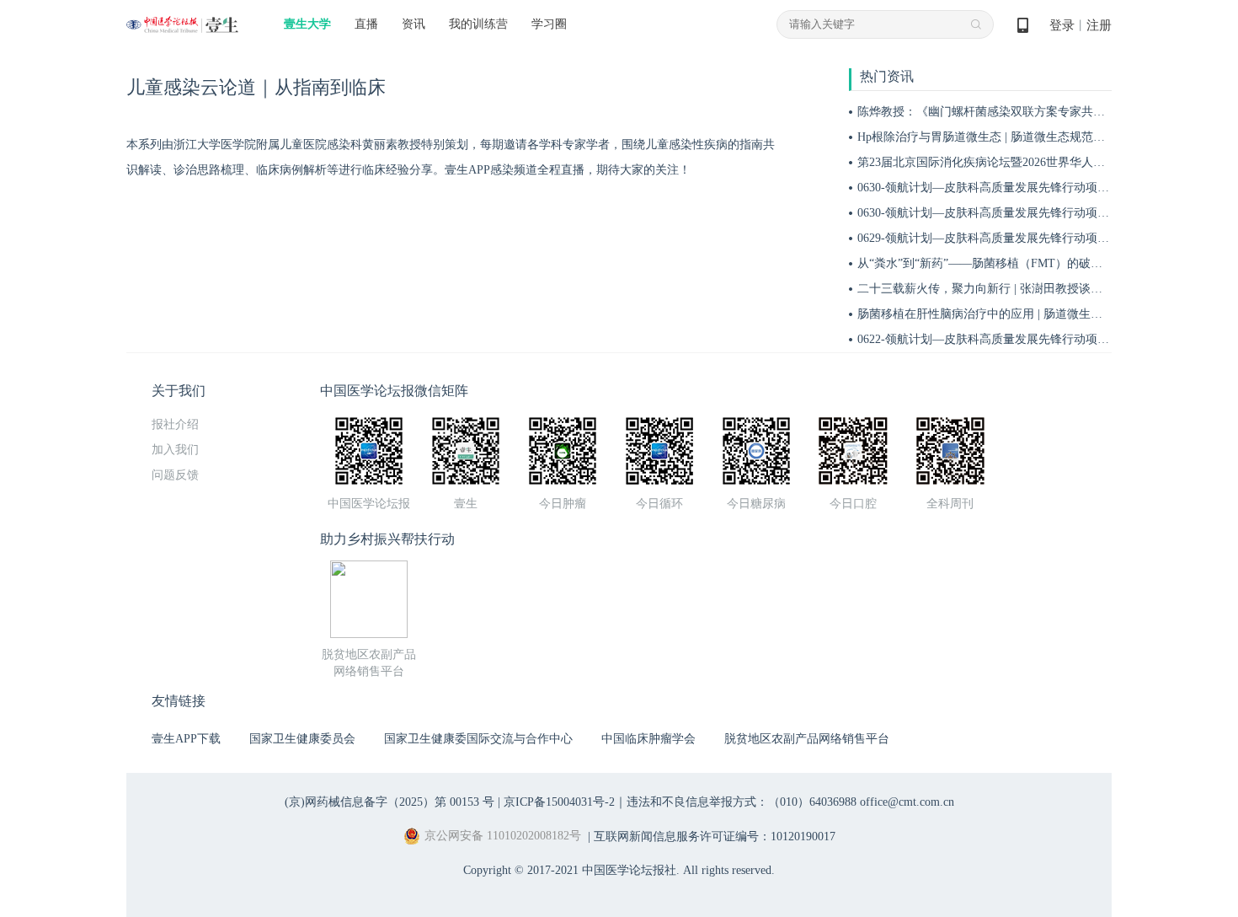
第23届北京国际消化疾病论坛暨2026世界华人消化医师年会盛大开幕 (1034, 162)
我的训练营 (478, 24)
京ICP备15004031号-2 (559, 802)
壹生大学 (307, 24)
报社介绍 (175, 424)
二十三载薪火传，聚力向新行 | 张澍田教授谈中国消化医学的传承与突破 (1044, 288)
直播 (366, 24)
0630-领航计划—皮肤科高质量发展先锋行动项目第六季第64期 (1018, 187)
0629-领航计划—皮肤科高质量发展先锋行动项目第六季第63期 (1018, 238)
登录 (1062, 25)
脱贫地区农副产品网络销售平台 (806, 738)
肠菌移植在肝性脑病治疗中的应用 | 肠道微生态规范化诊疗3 (1012, 314)
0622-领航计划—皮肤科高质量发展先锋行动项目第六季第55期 (1018, 339)
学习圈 (549, 24)
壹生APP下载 (186, 738)
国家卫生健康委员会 (302, 738)
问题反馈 (175, 475)
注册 (1099, 25)
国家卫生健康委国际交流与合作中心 (478, 738)
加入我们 (175, 449)
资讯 (413, 24)
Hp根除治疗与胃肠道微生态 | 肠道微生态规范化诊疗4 (995, 137)
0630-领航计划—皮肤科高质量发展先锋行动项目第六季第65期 (1018, 212)
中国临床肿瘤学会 (648, 738)
